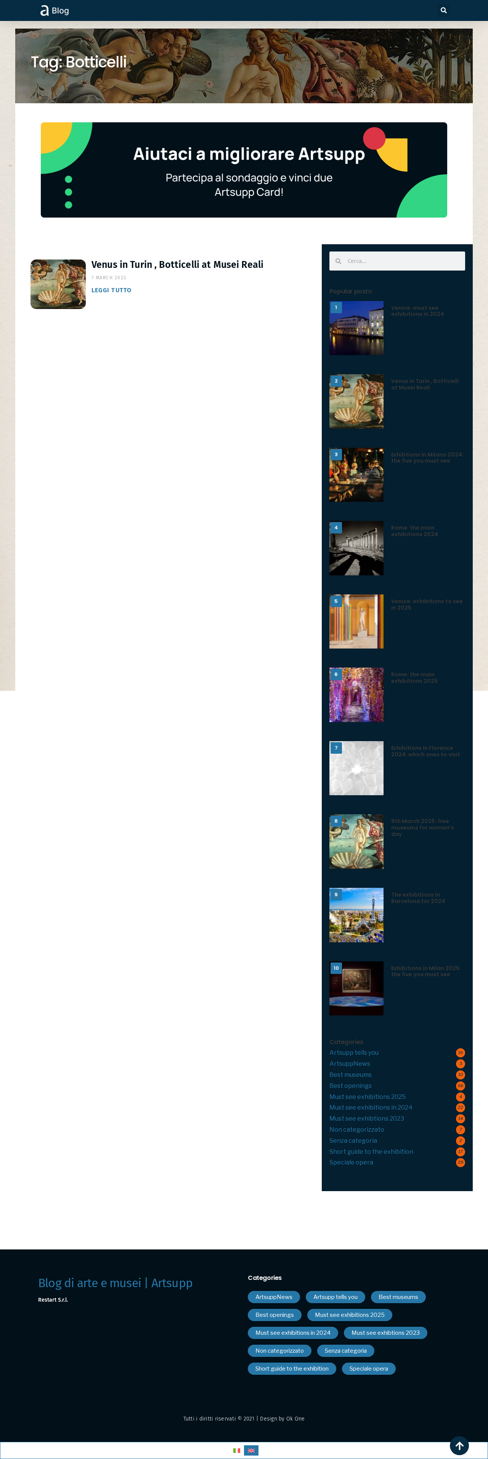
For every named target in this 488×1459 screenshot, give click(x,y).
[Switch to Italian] (237, 1450)
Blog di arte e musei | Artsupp (115, 1283)
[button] (444, 10)
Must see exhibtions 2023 (366, 1118)
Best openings (350, 1085)
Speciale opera (351, 1162)
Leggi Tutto (112, 290)
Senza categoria (353, 1140)
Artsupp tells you (354, 1052)
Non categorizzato (356, 1129)
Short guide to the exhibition (371, 1151)
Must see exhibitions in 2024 (371, 1107)
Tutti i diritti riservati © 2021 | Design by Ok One (244, 1419)
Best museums (350, 1074)
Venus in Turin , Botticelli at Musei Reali (177, 265)
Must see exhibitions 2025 (367, 1096)
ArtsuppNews (349, 1063)
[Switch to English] (251, 1450)
